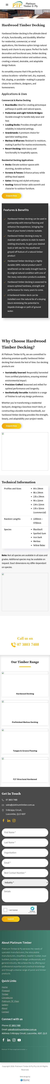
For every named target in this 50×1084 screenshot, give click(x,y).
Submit (11, 919)
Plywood (6, 990)
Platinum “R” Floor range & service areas (13, 1049)
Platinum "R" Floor (10, 1001)
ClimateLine (7, 997)
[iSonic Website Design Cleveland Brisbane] (25, 1080)
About (4, 1008)
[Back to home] (25, 4)
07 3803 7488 (27, 644)
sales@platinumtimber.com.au (22, 1029)
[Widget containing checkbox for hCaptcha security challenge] (19, 910)
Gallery (5, 1004)
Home (5, 987)
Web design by (25, 1077)
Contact (5, 1011)
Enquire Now (11, 195)
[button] (7, 4)
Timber (5, 994)
